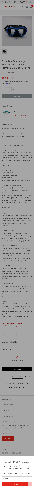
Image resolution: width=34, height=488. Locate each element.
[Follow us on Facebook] (3, 453)
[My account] (27, 7)
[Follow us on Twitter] (6, 453)
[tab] (17, 377)
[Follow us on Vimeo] (17, 453)
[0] (31, 7)
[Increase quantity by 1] (13, 89)
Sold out (17, 96)
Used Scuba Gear (11, 12)
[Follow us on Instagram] (10, 453)
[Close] (31, 458)
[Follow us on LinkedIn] (20, 453)
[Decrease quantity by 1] (4, 89)
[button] (17, 387)
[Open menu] (3, 6)
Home (3, 12)
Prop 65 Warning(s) (16, 335)
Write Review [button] (17, 369)
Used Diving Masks (23, 12)
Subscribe (17, 484)
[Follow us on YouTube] (13, 453)
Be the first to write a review (17, 387)
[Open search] (23, 7)
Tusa (3, 72)
